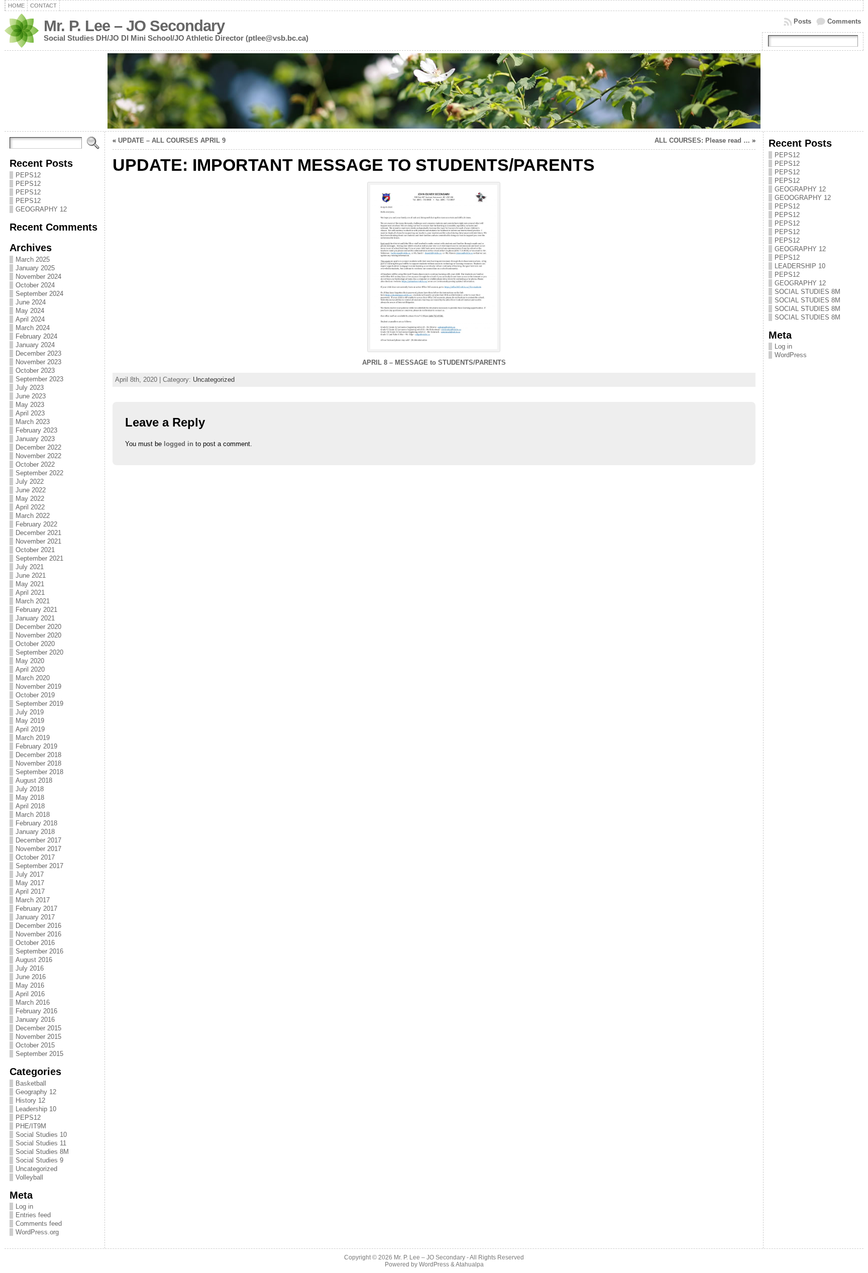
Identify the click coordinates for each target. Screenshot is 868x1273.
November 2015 (38, 1036)
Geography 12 (36, 1092)
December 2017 (38, 840)
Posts (802, 21)
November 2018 (38, 763)
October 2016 (35, 942)
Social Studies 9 (39, 1160)
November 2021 (38, 541)
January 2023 (35, 439)
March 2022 (33, 515)
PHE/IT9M (31, 1126)
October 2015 (35, 1045)
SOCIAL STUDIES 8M (807, 291)
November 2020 (38, 635)
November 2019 (38, 686)
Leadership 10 (36, 1109)
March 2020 (33, 678)
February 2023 (36, 430)
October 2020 (35, 644)
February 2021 (36, 609)
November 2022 (38, 456)
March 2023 (33, 422)
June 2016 (31, 977)
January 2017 (35, 917)
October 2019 (35, 695)
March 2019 (33, 737)
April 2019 (30, 729)
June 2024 (31, 302)
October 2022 (35, 464)
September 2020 (39, 652)
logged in (178, 444)
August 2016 (34, 960)
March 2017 (33, 900)
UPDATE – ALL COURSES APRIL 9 (172, 140)
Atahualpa (470, 1264)
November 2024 (38, 276)
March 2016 (33, 1002)
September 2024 (39, 293)
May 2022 (30, 498)
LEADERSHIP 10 (800, 266)
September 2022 (39, 473)
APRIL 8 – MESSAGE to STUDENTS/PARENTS (434, 362)
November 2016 (38, 934)
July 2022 (30, 481)
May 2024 (30, 310)
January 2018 (35, 831)
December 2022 (38, 447)
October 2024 (35, 285)
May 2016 (30, 985)
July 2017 (30, 874)
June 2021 (31, 575)
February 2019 (36, 746)
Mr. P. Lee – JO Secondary (134, 26)
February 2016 (36, 1011)
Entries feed (33, 1215)
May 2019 (30, 720)
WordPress (791, 355)
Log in (24, 1206)
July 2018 (30, 789)
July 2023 (30, 387)
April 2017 (30, 891)
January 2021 (35, 618)
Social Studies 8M (42, 1151)
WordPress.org (37, 1232)
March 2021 (33, 601)
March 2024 (33, 328)
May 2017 (30, 883)
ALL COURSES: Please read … (702, 140)
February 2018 (36, 823)
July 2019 (30, 712)
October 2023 (35, 370)
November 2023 (38, 362)
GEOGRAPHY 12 (41, 209)
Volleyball (29, 1177)
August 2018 (34, 780)
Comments (844, 21)
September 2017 (39, 866)
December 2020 (38, 626)
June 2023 (31, 396)
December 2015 (38, 1028)
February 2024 (36, 336)
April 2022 (30, 507)
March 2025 (33, 259)
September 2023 (39, 379)
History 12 (30, 1100)
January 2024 (35, 345)
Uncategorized (36, 1169)
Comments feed (39, 1223)
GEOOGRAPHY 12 (803, 197)
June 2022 (31, 490)
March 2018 (33, 814)
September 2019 (39, 703)
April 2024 (30, 319)
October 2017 (35, 857)
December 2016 (38, 925)
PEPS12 (28, 175)
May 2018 (30, 797)
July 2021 (30, 567)
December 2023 (38, 353)
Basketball (31, 1083)
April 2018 (30, 806)
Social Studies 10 (41, 1134)
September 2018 (39, 772)
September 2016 (39, 951)
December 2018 (38, 755)
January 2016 (35, 1019)
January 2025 (35, 268)
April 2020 (30, 669)
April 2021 (30, 592)
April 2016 (30, 994)
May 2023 (30, 404)
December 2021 (38, 533)
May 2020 (30, 661)
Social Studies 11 (41, 1143)
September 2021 (39, 558)
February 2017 (36, 908)
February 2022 (36, 524)
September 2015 (39, 1053)
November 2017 (38, 849)
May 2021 (30, 584)
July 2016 (30, 968)
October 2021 (35, 550)
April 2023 (30, 413)
